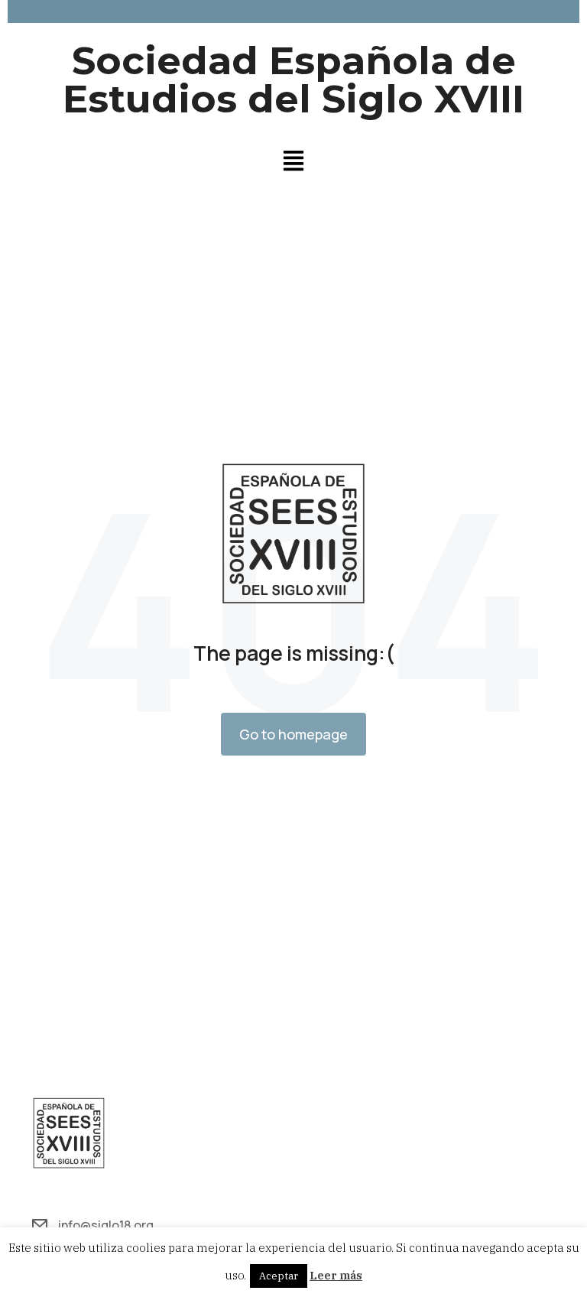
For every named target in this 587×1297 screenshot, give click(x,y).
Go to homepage (293, 734)
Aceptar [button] (278, 1275)
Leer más (336, 1275)
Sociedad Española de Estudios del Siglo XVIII (293, 79)
